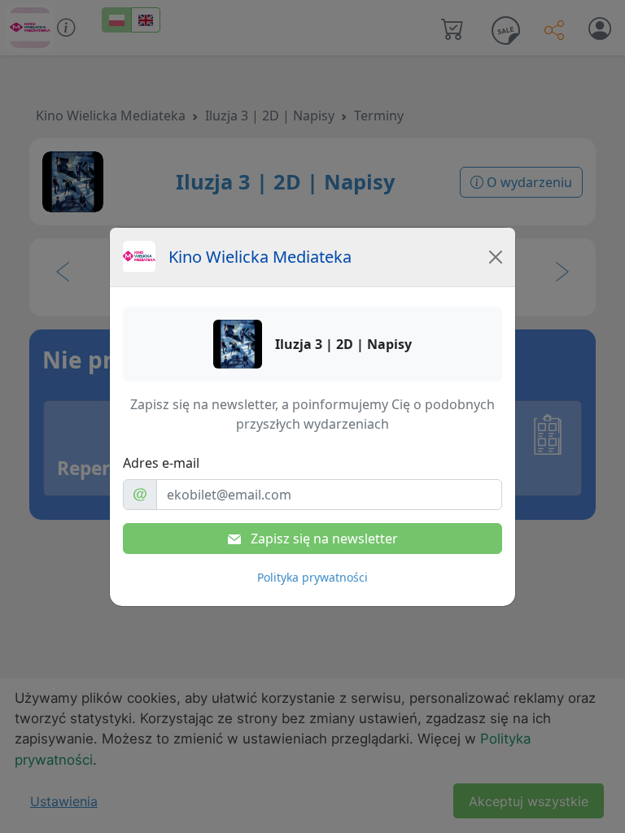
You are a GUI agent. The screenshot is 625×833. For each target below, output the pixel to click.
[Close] (496, 257)
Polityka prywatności (312, 577)
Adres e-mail (161, 463)
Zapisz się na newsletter (322, 538)
